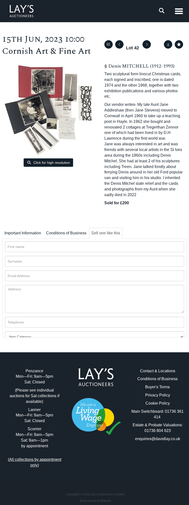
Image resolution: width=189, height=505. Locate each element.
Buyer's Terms (157, 387)
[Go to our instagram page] (106, 457)
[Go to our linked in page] (96, 457)
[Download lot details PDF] (168, 44)
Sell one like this (105, 233)
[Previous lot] (119, 44)
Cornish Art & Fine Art (46, 51)
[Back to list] (108, 44)
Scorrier (34, 429)
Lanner (34, 410)
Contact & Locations (157, 371)
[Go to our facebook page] (86, 457)
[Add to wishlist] (179, 44)
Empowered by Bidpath (95, 501)
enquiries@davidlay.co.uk (157, 439)
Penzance (34, 371)
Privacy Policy (157, 395)
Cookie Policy (157, 403)
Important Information (22, 233)
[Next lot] (146, 44)
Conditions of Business (66, 233)
